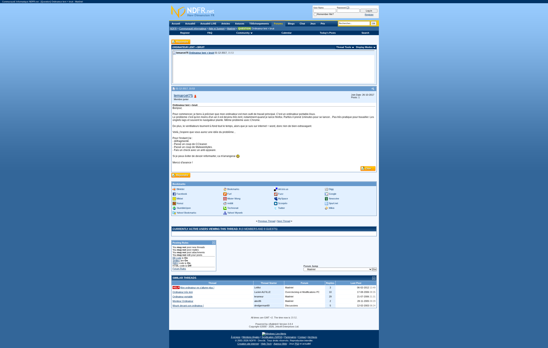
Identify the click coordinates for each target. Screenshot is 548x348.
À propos (235, 337)
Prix (323, 23)
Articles (225, 23)
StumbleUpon (184, 208)
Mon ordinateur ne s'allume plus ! (197, 287)
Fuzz (280, 194)
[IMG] (175, 263)
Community (243, 33)
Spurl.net (333, 203)
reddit (230, 203)
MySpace (283, 198)
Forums (278, 23)
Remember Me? (325, 14)
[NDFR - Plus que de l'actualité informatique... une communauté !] (274, 11)
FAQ (209, 33)
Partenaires (290, 337)
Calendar (286, 33)
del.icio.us (283, 189)
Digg (331, 189)
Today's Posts (328, 33)
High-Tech (266, 343)
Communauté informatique (192, 28)
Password (341, 8)
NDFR (173, 28)
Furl (229, 194)
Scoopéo (282, 203)
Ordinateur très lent (183, 292)
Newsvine (334, 198)
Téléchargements (259, 23)
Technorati (232, 208)
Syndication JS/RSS (272, 337)
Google (332, 194)
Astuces (239, 23)
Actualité (190, 23)
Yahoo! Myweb (235, 212)
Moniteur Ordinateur (183, 301)
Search (365, 33)
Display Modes (364, 47)
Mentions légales (251, 337)
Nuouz (180, 203)
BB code (177, 258)
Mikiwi (180, 198)
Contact (302, 337)
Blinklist (180, 189)
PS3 (297, 343)
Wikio (331, 208)
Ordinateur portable (183, 296)
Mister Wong (233, 198)
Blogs (291, 23)
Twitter (281, 208)
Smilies (176, 260)
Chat (302, 23)
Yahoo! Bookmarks (186, 212)
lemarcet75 (183, 95)
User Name (318, 8)
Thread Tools (343, 47)
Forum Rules (179, 268)
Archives (312, 337)
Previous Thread (266, 221)
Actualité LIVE (208, 23)
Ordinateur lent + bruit (201, 52)
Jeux (313, 23)
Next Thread (283, 221)
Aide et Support (217, 28)
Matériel (231, 28)
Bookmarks (233, 189)
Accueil (176, 23)
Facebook (182, 194)
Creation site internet (248, 343)
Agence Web (280, 343)
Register (185, 33)
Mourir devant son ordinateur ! (188, 305)
